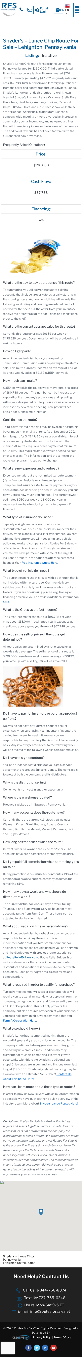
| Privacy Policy (40, 1337)
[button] (41, 1212)
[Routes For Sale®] (9, 15)
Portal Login (44, 10)
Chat (61, 10)
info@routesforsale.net (50, 1311)
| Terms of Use (61, 1337)
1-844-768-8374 (50, 1290)
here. (6, 601)
